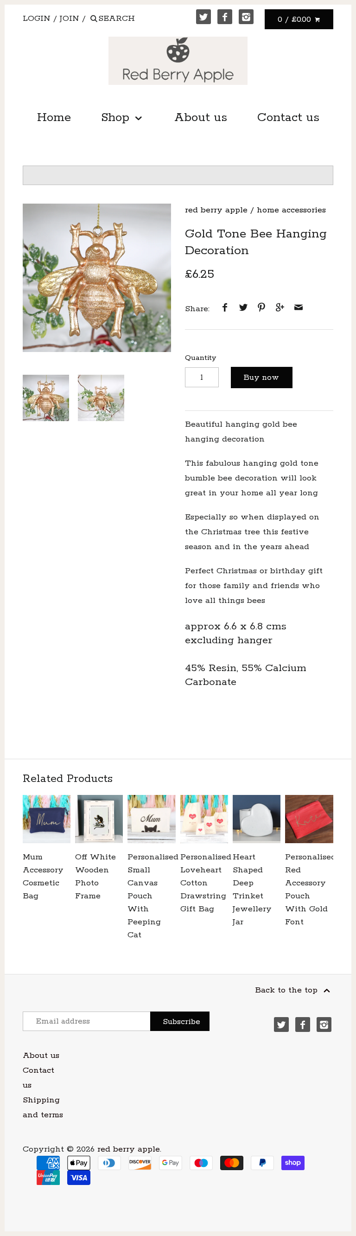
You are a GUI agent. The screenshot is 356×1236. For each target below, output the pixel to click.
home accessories (291, 210)
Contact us (288, 117)
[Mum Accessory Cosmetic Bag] (46, 819)
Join (69, 18)
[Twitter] (203, 16)
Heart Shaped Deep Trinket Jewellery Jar (252, 889)
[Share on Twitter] (243, 309)
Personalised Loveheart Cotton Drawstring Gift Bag (204, 883)
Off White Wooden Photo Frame (95, 876)
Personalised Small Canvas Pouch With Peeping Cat (151, 896)
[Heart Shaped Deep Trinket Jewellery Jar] (256, 819)
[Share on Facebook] (225, 309)
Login (37, 18)
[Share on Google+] (280, 309)
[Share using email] (298, 309)
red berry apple (216, 210)
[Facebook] (224, 16)
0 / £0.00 (296, 19)
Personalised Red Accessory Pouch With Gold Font (309, 889)
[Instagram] (246, 16)
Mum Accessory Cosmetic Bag (43, 876)
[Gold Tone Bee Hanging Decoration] (97, 278)
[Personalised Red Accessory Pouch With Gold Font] (309, 819)
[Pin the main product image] (261, 309)
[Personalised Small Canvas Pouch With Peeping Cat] (151, 819)
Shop (117, 117)
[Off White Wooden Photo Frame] (99, 819)
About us (200, 117)
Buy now (261, 377)
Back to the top (287, 990)
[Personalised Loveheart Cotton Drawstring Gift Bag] (204, 819)
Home (54, 117)
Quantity (200, 358)
